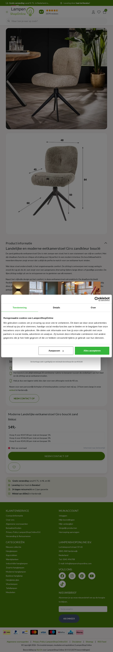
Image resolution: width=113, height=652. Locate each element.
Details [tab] (56, 307)
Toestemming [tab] (20, 307)
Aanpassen (54, 350)
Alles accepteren (92, 350)
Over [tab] (93, 307)
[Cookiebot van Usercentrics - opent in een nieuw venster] (97, 299)
